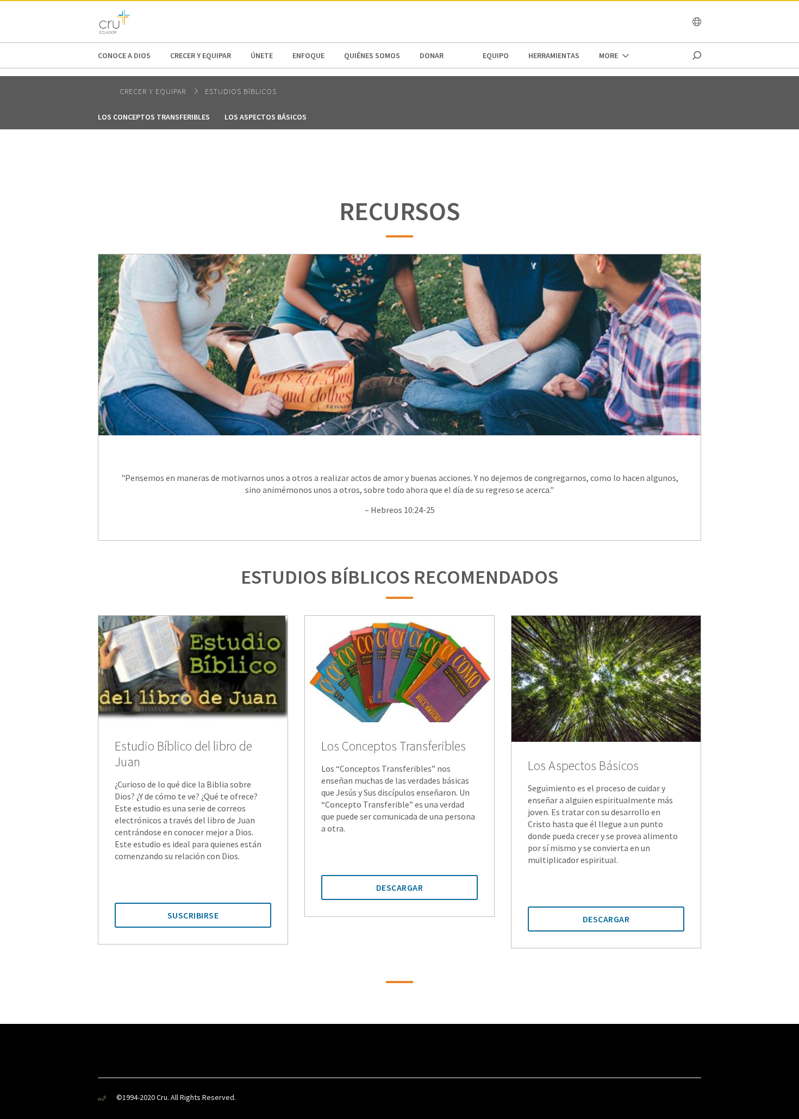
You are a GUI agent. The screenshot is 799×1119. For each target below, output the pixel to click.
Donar (432, 55)
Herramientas (553, 55)
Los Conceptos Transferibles (154, 117)
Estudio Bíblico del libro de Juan (183, 754)
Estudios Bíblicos (241, 91)
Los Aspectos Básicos (265, 117)
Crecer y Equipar (200, 55)
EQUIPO (496, 55)
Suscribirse (193, 915)
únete (262, 55)
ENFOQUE (308, 55)
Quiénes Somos (372, 55)
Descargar (399, 887)
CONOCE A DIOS (124, 55)
